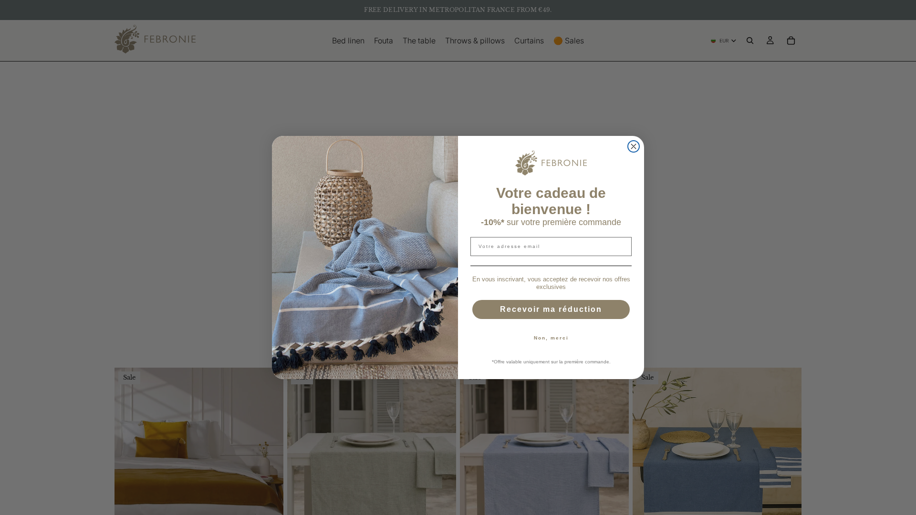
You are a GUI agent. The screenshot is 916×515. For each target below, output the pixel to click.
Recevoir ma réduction (551, 309)
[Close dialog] (633, 146)
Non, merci (551, 337)
